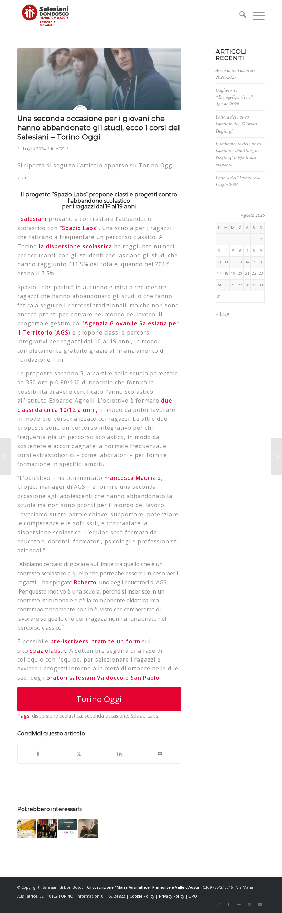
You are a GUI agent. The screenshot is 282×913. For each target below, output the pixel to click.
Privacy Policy (171, 896)
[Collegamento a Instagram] (218, 904)
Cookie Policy (142, 896)
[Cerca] (239, 15)
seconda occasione (106, 715)
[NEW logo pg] (45, 15)
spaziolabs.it (48, 650)
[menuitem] (239, 15)
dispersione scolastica (57, 715)
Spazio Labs (144, 715)
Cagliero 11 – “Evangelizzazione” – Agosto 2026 (236, 97)
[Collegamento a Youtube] (259, 904)
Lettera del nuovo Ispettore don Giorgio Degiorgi (236, 123)
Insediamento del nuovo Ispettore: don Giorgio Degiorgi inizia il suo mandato (238, 154)
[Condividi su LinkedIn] (119, 753)
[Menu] (255, 15)
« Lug (223, 314)
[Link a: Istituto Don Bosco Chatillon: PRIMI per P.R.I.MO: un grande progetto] (47, 828)
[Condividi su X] (78, 753)
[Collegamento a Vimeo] (249, 904)
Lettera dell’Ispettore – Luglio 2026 (238, 181)
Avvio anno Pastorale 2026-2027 (236, 73)
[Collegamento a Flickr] (239, 904)
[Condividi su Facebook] (38, 753)
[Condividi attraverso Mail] (160, 753)
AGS (60, 149)
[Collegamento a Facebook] (229, 904)
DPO (193, 896)
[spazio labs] (99, 79)
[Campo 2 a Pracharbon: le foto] (5, 456)
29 (254, 285)
